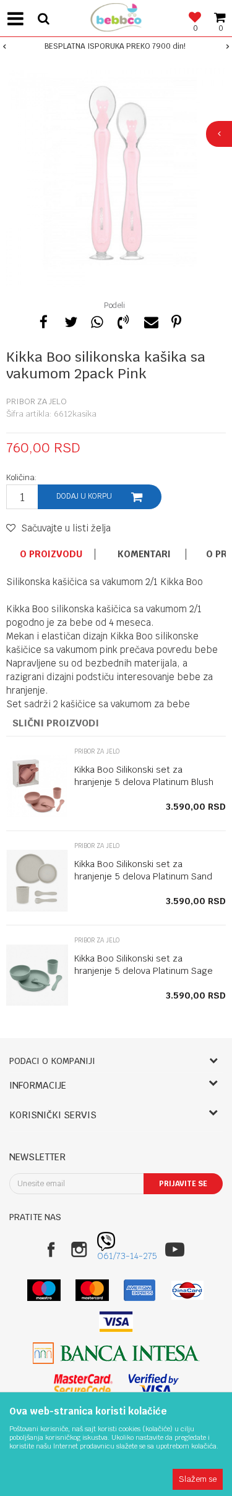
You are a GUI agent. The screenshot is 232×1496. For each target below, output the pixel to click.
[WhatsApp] (96, 320)
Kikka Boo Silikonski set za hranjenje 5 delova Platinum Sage (143, 964)
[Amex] (139, 1290)
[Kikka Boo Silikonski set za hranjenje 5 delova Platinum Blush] (37, 786)
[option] (116, 46)
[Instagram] (78, 1249)
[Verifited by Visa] (154, 1384)
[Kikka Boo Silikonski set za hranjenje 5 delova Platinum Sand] (37, 881)
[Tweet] (69, 320)
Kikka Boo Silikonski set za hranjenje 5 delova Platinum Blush (143, 775)
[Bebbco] (116, 15)
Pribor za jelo (36, 401)
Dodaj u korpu (84, 496)
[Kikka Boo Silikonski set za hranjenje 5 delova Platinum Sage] (37, 975)
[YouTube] (174, 1249)
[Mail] (149, 320)
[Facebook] (43, 320)
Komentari (144, 554)
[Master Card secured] (83, 1384)
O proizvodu (51, 554)
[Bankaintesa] (116, 1353)
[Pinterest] (176, 320)
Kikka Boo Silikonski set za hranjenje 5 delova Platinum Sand (143, 870)
